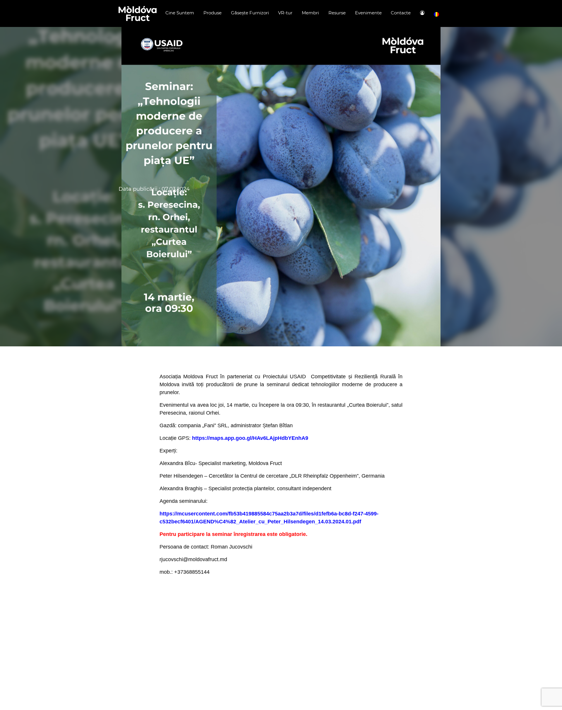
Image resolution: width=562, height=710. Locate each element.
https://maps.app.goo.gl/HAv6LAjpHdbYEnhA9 (250, 438)
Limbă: (436, 14)
